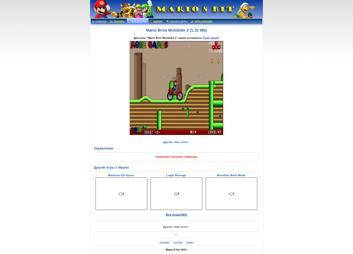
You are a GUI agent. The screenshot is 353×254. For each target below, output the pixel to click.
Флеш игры (138, 21)
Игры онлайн (203, 21)
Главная (100, 21)
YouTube (177, 242)
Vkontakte (164, 242)
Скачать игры (178, 21)
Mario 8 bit (194, 10)
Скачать (118, 21)
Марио (157, 21)
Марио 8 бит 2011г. (176, 249)
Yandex (190, 242)
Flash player (210, 37)
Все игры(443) (176, 215)
